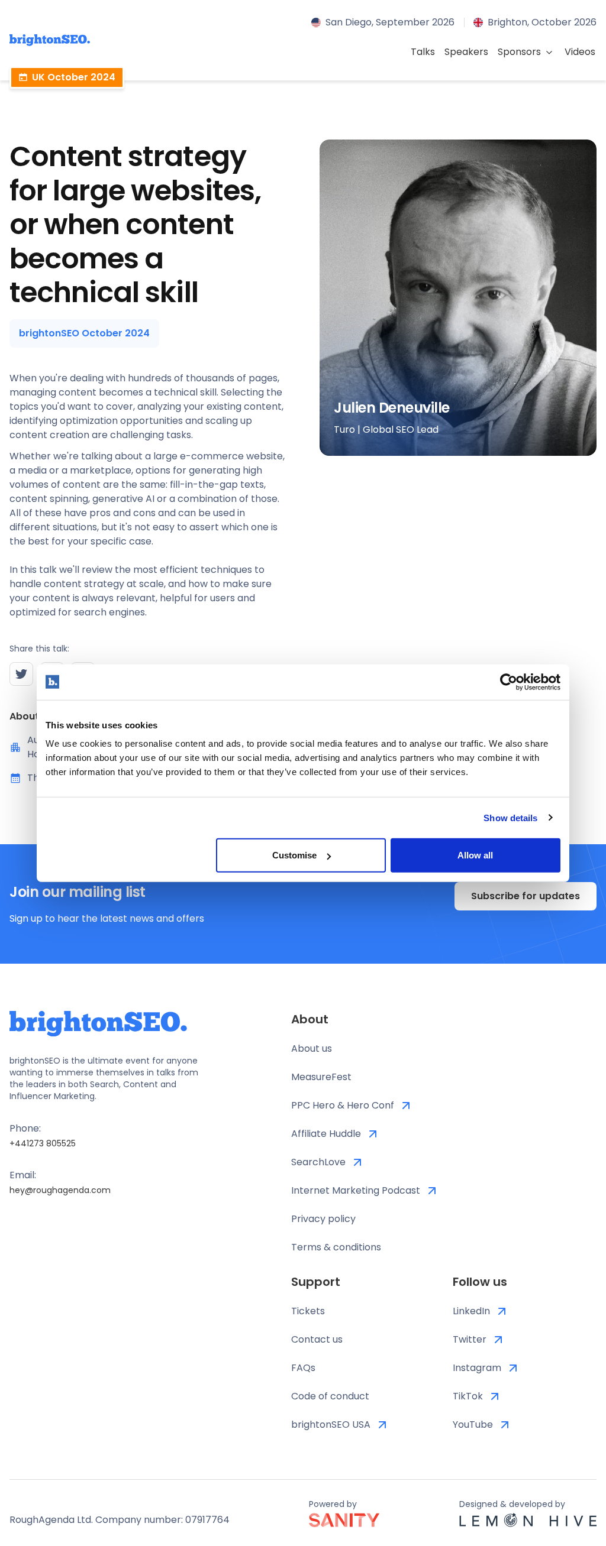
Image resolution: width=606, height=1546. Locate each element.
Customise (294, 855)
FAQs (303, 1368)
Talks (423, 52)
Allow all (475, 855)
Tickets (308, 1311)
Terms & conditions (336, 1247)
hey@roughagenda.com (60, 1190)
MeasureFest (321, 1077)
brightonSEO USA (330, 1424)
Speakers (466, 52)
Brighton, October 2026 (542, 22)
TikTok (468, 1396)
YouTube (473, 1424)
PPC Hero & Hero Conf (342, 1105)
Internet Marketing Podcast (355, 1190)
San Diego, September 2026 (389, 22)
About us (311, 1048)
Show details (510, 817)
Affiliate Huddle (326, 1133)
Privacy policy (323, 1219)
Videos (580, 52)
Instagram (477, 1368)
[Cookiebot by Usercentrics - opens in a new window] (508, 682)
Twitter (469, 1339)
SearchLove (318, 1162)
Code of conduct (330, 1396)
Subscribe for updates (525, 896)
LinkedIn (471, 1311)
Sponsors (519, 52)
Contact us (317, 1339)
